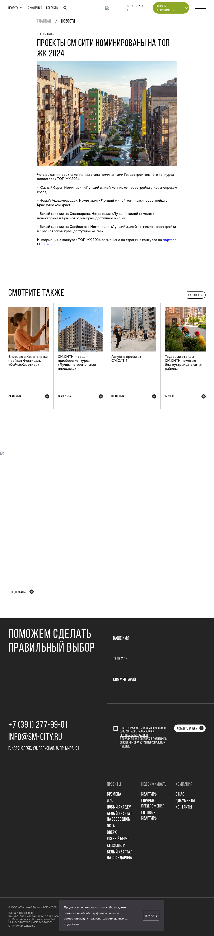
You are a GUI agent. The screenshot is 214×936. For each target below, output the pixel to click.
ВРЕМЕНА (114, 794)
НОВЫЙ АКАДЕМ (119, 807)
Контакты (52, 8)
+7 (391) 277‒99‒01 (135, 8)
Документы (185, 800)
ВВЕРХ (112, 832)
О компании (35, 8)
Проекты (13, 8)
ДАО (110, 800)
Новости (68, 21)
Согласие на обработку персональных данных (137, 733)
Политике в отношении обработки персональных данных (143, 742)
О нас (180, 794)
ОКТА (111, 826)
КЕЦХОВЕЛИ (116, 845)
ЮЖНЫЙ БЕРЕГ (118, 839)
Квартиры (149, 794)
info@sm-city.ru (35, 737)
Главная (44, 21)
